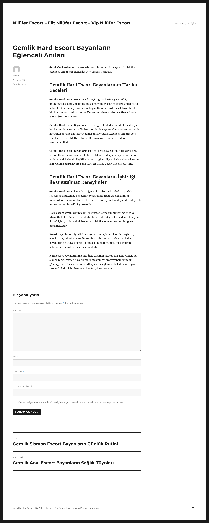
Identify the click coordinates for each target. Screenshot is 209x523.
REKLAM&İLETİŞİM (185, 23)
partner (16, 75)
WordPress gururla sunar (87, 508)
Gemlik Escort (20, 84)
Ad (15, 356)
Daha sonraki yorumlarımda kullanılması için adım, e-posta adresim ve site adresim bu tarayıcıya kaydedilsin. (70, 402)
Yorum (18, 310)
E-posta (19, 371)
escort (16, 508)
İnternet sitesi (22, 386)
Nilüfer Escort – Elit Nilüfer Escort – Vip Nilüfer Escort (72, 23)
